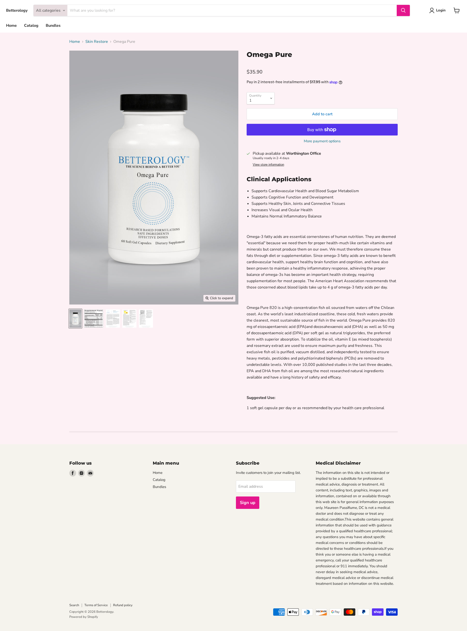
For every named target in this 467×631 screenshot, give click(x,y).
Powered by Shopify (83, 617)
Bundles (53, 25)
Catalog (31, 25)
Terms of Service (96, 605)
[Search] (403, 10)
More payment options (322, 141)
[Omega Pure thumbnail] (75, 318)
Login (441, 10)
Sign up (247, 502)
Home (11, 25)
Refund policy (123, 605)
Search (74, 605)
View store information (268, 164)
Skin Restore (96, 41)
